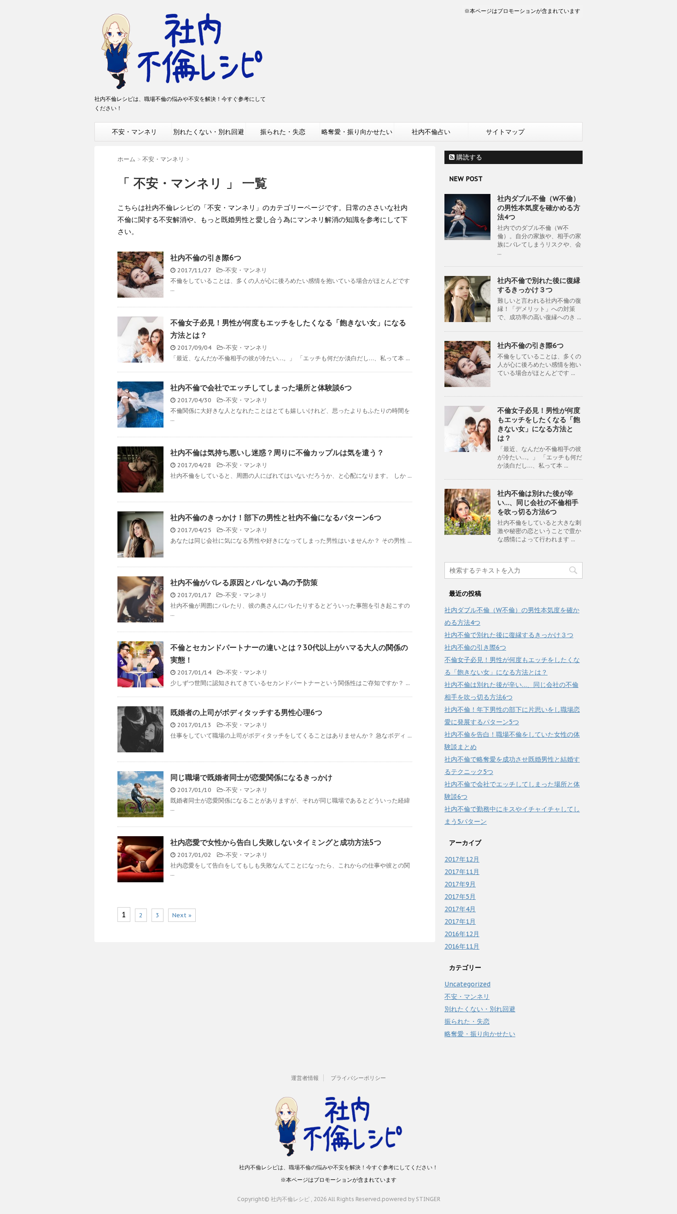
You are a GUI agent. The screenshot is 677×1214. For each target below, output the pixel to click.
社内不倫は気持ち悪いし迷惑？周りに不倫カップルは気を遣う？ (277, 452)
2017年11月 (461, 872)
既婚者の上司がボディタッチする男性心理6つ (246, 712)
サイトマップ (505, 131)
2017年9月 (460, 884)
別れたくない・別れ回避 (208, 131)
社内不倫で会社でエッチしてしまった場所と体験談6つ (261, 387)
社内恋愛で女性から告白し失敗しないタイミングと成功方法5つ (275, 842)
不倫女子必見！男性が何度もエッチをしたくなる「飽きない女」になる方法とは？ (538, 424)
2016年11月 (461, 946)
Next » (182, 915)
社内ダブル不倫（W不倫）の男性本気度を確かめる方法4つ (538, 207)
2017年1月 (460, 921)
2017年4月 (460, 909)
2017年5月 (460, 896)
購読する (468, 157)
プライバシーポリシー (358, 1077)
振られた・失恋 (282, 131)
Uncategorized (467, 984)
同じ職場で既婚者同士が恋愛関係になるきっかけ (251, 777)
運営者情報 (305, 1077)
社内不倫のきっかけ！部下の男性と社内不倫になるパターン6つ (275, 517)
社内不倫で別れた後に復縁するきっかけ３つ (538, 285)
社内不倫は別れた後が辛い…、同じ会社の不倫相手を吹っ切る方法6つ (537, 502)
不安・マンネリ (134, 131)
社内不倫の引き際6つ (205, 257)
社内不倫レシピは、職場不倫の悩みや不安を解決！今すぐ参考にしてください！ (338, 1167)
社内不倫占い (431, 131)
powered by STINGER (411, 1199)
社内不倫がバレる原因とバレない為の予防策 (244, 582)
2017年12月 (461, 859)
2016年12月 (461, 934)
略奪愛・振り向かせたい (356, 131)
